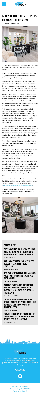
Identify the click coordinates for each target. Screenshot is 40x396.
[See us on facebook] (20, 376)
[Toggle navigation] (4, 4)
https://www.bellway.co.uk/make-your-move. (18, 185)
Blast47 (24, 391)
